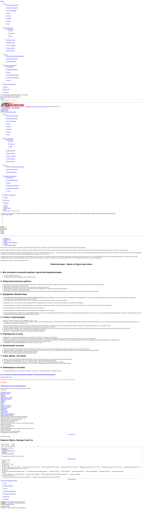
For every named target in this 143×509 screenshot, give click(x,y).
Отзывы (9, 21)
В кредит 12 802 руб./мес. (8, 450)
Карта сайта (30, 507)
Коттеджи (12, 33)
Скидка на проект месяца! (7, 213)
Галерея (6, 87)
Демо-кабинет (16, 97)
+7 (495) (5, 108)
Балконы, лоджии (5, 393)
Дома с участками (11, 45)
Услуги (5, 54)
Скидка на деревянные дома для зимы (48, 213)
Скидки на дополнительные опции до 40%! (26, 213)
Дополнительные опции (10, 245)
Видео (8, 24)
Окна (2, 404)
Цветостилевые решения (7, 415)
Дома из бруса (10, 29)
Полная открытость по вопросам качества (13, 386)
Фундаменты (10, 66)
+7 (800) (15, 108)
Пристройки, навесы (6, 399)
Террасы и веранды (5, 407)
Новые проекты (11, 50)
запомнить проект (12, 480)
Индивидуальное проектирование (15, 56)
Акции (8, 13)
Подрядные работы (11, 61)
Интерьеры (3, 409)
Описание (6, 238)
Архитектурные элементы (10, 242)
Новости (9, 15)
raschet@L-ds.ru (4, 110)
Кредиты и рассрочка (12, 58)
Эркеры (3, 396)
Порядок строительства (9, 84)
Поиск (2, 98)
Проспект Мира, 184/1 (10, 112)
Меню (2, 1)
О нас (5, 3)
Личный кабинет (7, 97)
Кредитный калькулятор (8, 453)
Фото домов (4, 412)
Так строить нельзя (71, 434)
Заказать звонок (5, 109)
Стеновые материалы (12, 69)
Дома (11, 30)
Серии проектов (11, 48)
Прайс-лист (6, 89)
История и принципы (12, 7)
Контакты (6, 92)
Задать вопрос (4, 480)
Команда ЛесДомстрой (12, 5)
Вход (2, 97)
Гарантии (9, 18)
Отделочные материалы (13, 74)
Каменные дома (11, 42)
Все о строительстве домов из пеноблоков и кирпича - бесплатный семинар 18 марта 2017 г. (28, 374)
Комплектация (7, 239)
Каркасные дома (11, 40)
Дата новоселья (71, 479)
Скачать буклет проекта (7, 214)
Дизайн (5, 243)
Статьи (8, 80)
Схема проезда (21, 501)
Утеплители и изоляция (13, 77)
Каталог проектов (8, 28)
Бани (11, 36)
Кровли (8, 72)
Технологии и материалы (10, 65)
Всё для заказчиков (11, 10)
